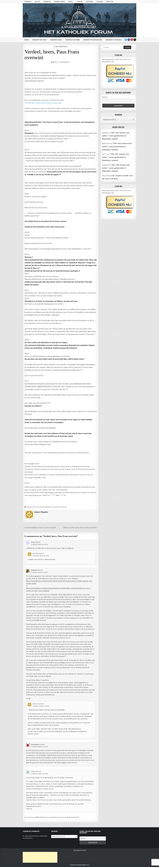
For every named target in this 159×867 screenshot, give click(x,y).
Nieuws (26, 40)
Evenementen (47, 1)
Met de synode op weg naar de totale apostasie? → (81, 527)
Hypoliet (54, 62)
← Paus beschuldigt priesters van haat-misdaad (39, 527)
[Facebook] (129, 39)
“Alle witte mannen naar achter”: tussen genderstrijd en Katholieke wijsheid (116, 136)
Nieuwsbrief (89, 1)
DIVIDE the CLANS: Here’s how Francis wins (43, 103)
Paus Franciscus (61, 507)
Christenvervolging (61, 46)
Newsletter (109, 1)
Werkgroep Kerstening (72, 40)
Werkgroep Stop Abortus (114, 40)
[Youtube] (132, 39)
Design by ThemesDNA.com (79, 865)
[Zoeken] (135, 39)
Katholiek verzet (49, 507)
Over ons (37, 1)
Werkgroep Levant (56, 40)
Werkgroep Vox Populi (39, 40)
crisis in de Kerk (37, 507)
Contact (70, 1)
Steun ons (79, 1)
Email (104, 97)
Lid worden (99, 1)
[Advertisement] (40, 857)
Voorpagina (27, 1)
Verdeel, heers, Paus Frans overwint (52, 54)
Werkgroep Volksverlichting (92, 40)
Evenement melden (59, 1)
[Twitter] (125, 39)
